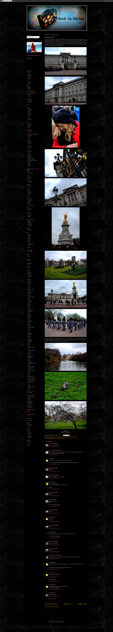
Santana (29, 405)
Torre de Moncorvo (31, 370)
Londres (66, 437)
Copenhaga (30, 131)
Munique (29, 78)
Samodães (30, 362)
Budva (29, 264)
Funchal (29, 398)
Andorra (29, 83)
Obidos (29, 344)
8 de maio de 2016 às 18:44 (54, 558)
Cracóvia (29, 273)
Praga (29, 411)
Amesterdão (30, 199)
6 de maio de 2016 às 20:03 (54, 551)
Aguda (29, 281)
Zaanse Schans (31, 205)
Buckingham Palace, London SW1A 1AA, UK (55, 438)
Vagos (29, 375)
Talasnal (29, 369)
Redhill (29, 216)
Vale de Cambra (31, 376)
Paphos (29, 115)
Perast (29, 267)
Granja (29, 317)
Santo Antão (30, 100)
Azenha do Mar (31, 289)
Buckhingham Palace (53, 437)
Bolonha (29, 234)
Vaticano (29, 442)
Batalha (29, 291)
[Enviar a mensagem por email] (63, 435)
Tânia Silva (51, 499)
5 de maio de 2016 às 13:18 (54, 528)
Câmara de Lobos (31, 396)
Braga (29, 294)
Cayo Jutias (30, 123)
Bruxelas (29, 88)
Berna (29, 431)
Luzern (29, 434)
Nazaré (29, 343)
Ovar (29, 349)
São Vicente (30, 102)
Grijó (29, 318)
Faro (28, 308)
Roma (29, 241)
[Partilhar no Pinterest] (68, 435)
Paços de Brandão (31, 350)
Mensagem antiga (82, 604)
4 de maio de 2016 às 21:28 (54, 506)
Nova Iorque (30, 173)
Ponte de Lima (30, 356)
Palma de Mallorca (31, 158)
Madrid (29, 157)
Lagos (29, 324)
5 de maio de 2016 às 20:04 (54, 537)
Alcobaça (29, 282)
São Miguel (30, 392)
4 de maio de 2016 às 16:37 (54, 471)
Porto (29, 359)
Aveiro (29, 288)
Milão (29, 237)
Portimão (29, 357)
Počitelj (29, 96)
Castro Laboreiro (31, 296)
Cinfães (29, 298)
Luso (29, 331)
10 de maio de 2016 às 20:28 (54, 596)
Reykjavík (30, 229)
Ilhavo (29, 323)
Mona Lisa (51, 481)
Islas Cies (30, 154)
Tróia (29, 373)
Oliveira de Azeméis (31, 347)
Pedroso (29, 351)
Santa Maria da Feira (32, 363)
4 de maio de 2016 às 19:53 (54, 478)
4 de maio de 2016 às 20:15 (54, 488)
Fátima (29, 312)
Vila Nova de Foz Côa (32, 379)
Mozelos (29, 341)
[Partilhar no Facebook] (67, 435)
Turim (29, 245)
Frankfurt (29, 77)
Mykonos (29, 192)
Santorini (29, 193)
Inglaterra (62, 437)
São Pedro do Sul (31, 367)
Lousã (29, 330)
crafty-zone (51, 532)
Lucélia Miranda (52, 443)
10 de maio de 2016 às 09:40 (54, 589)
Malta (29, 256)
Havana (29, 125)
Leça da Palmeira (31, 327)
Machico (29, 399)
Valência (29, 164)
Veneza (29, 247)
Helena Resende (52, 467)
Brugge (29, 87)
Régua (29, 360)
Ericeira (29, 304)
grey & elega (51, 519)
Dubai (29, 137)
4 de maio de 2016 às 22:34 (54, 513)
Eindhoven (30, 200)
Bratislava (30, 147)
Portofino (29, 238)
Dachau (29, 74)
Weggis (29, 437)
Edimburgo (30, 141)
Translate (36, 38)
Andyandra (51, 562)
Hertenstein (30, 433)
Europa (58, 437)
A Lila (50, 458)
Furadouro (30, 311)
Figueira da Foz (31, 309)
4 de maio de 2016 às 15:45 (54, 464)
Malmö (29, 426)
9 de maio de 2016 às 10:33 (54, 569)
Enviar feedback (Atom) (54, 606)
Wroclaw (29, 276)
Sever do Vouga (31, 366)
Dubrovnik (30, 119)
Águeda (29, 388)
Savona (29, 243)
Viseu (29, 383)
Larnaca (29, 110)
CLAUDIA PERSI (52, 541)
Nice (28, 178)
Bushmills (30, 224)
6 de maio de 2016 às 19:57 (54, 544)
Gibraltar (29, 186)
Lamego (29, 325)
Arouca (29, 286)
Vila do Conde (30, 382)
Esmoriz (29, 305)
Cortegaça (30, 301)
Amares (29, 285)
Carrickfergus (30, 225)
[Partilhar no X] (66, 435)
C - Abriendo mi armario (53, 555)
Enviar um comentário (51, 598)
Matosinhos (30, 333)
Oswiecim (30, 275)
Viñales (29, 126)
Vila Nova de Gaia (31, 380)
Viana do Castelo (31, 377)
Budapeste (30, 209)
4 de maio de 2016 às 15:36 (54, 454)
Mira (28, 337)
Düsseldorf (30, 75)
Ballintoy (29, 221)
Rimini (29, 240)
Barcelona (30, 151)
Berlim (29, 72)
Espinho (29, 307)
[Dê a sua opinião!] (65, 435)
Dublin (29, 415)
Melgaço (29, 336)
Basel (29, 430)
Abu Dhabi (30, 135)
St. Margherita (30, 244)
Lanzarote (30, 156)
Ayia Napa (30, 109)
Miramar (29, 338)
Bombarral (30, 292)
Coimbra (29, 299)
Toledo (29, 163)
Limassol (29, 112)
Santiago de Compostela (32, 160)
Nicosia (29, 113)
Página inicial (67, 604)
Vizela (29, 385)
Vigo (28, 166)
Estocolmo (30, 424)
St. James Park (74, 437)
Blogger (63, 621)
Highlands (30, 142)
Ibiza (29, 153)
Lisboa (29, 328)
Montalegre (30, 340)
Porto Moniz (30, 401)
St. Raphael (30, 181)
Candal (29, 295)
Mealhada (29, 334)
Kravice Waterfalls (31, 93)
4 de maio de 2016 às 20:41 (54, 495)
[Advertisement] (51, 614)
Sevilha (29, 161)
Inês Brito (51, 592)
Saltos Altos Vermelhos (53, 450)
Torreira (29, 372)
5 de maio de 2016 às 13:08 (54, 521)
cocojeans (51, 584)
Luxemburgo (30, 251)
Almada (29, 283)
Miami (29, 171)
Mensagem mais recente (51, 604)
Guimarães (30, 321)
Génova (29, 235)
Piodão (29, 354)
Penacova (30, 353)
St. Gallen (30, 436)
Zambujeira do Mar (31, 386)
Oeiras (29, 346)
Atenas (29, 190)
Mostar (29, 94)
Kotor (29, 266)
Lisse (29, 203)
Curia (29, 302)
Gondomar (30, 315)
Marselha (29, 177)
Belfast (29, 222)
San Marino (30, 420)
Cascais (29, 272)
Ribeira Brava (30, 402)
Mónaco (29, 260)
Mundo (69, 437)
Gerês (29, 314)
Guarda (29, 320)
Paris (29, 180)
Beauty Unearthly (52, 474)
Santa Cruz (30, 404)
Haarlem (29, 202)
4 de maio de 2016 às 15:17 (54, 446)
